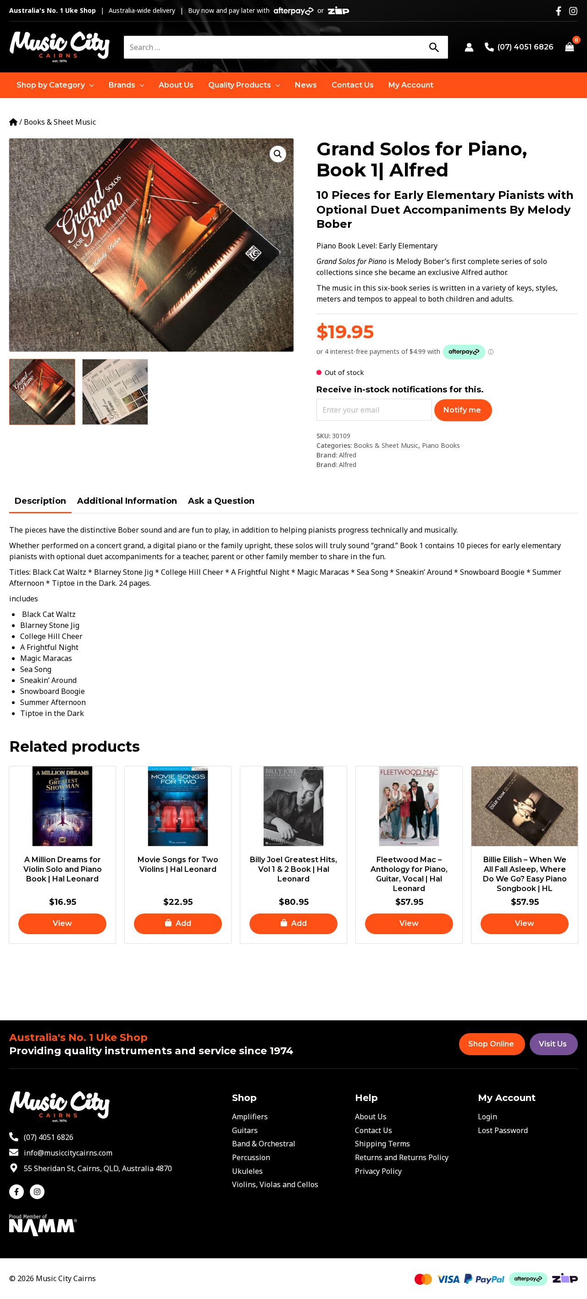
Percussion (251, 1157)
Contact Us (373, 1130)
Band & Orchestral (263, 1144)
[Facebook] (558, 11)
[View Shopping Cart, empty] (569, 47)
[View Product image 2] (115, 392)
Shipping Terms (382, 1144)
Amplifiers (250, 1117)
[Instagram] (573, 11)
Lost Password (503, 1130)
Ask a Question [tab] (221, 501)
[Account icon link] (469, 47)
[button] (55, 85)
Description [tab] (40, 501)
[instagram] (38, 1191)
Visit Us (553, 1044)
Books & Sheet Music (60, 122)
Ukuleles (247, 1171)
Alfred (347, 455)
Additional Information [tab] (127, 501)
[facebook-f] (18, 1191)
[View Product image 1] (42, 392)
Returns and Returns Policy (402, 1157)
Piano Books (441, 445)
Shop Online (491, 1044)
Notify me (462, 410)
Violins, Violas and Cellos (275, 1184)
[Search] (434, 47)
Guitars (245, 1130)
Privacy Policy (378, 1171)
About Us (371, 1117)
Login (487, 1117)
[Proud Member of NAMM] (43, 1224)
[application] (89, 85)
